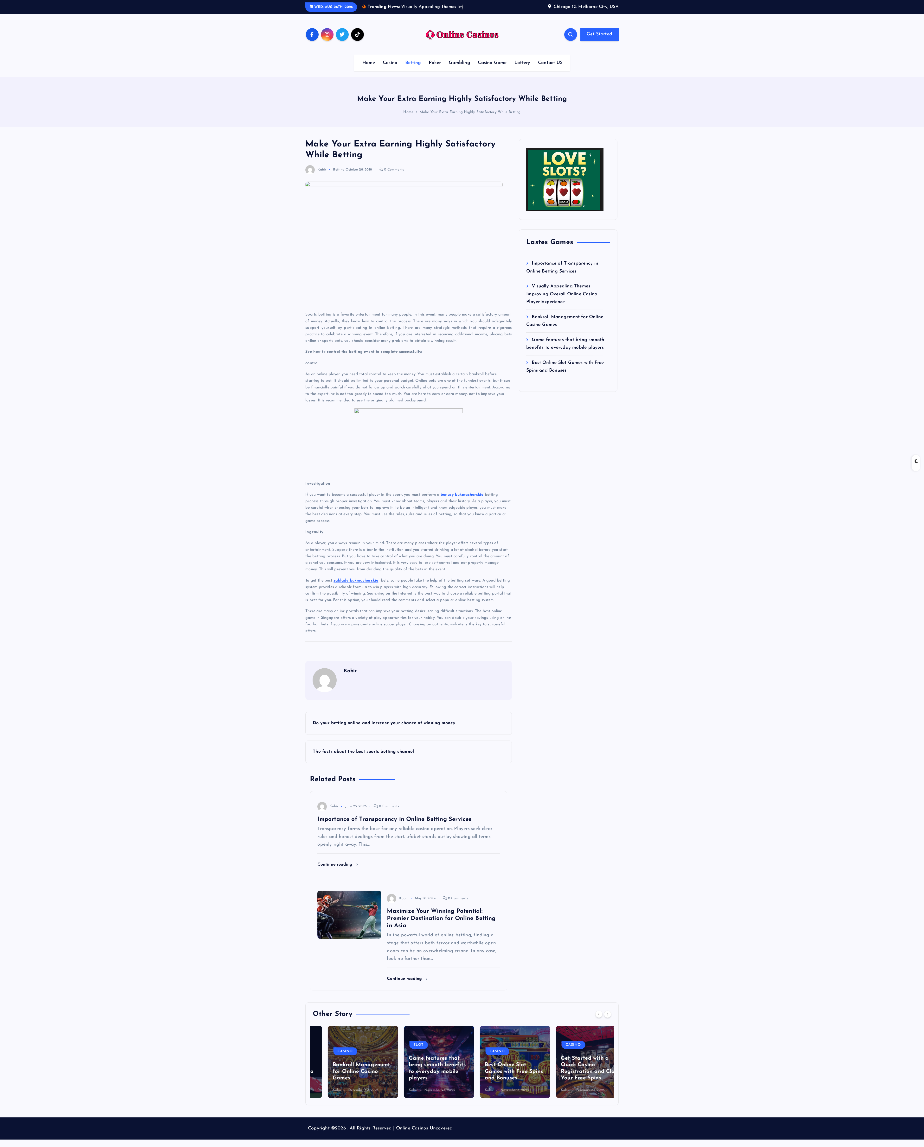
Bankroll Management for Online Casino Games (346, 1079)
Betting (413, 70)
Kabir (322, 177)
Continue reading (335, 872)
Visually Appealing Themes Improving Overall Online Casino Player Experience (561, 302)
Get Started (599, 41)
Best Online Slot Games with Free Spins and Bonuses (499, 1079)
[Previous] (599, 1021)
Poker (435, 70)
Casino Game (492, 70)
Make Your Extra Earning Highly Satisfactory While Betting (470, 119)
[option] (348, 1069)
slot (404, 1052)
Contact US (550, 70)
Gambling (459, 70)
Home (368, 70)
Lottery (522, 70)
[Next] (607, 1021)
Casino (390, 70)
